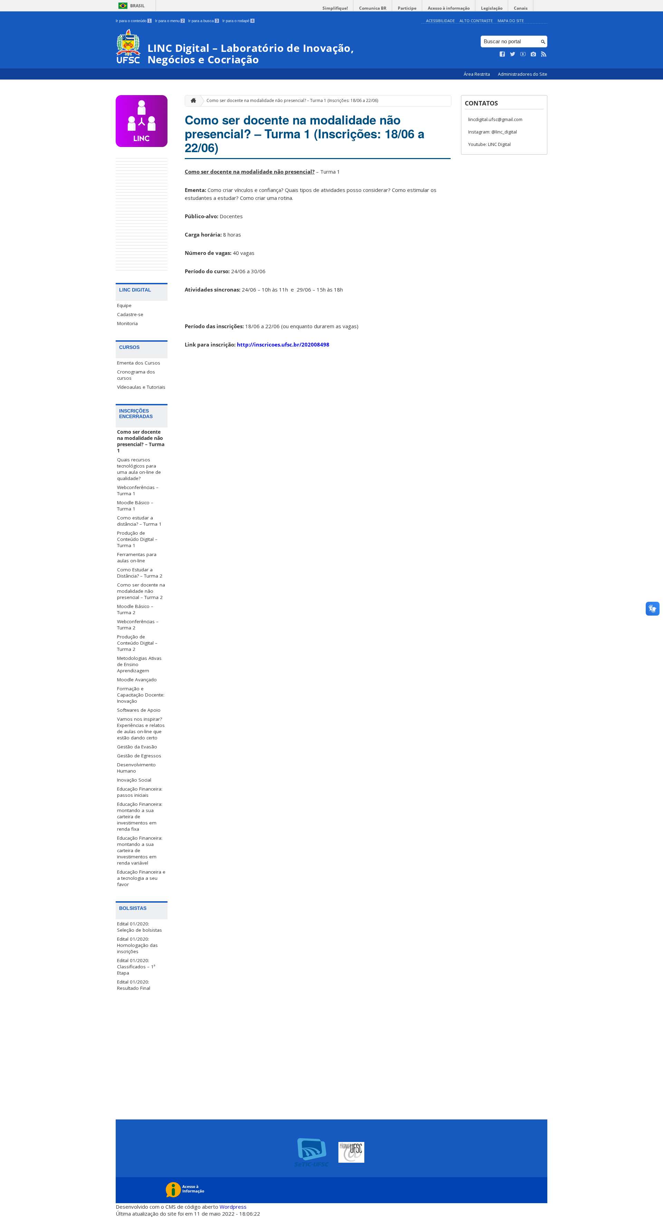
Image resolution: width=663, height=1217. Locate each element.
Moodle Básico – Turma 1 (135, 505)
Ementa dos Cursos (138, 363)
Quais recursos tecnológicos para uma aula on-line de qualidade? (139, 469)
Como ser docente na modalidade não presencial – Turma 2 (141, 591)
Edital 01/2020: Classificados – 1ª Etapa (136, 966)
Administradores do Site (522, 74)
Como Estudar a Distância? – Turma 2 (139, 572)
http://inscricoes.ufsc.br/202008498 (283, 344)
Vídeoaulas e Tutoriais (141, 387)
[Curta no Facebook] (502, 54)
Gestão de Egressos (139, 756)
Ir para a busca (203, 21)
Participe (407, 8)
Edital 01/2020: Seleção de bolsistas (139, 927)
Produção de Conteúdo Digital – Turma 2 (137, 643)
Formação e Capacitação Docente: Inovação (140, 694)
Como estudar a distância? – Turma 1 (139, 521)
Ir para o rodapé (237, 21)
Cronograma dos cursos (136, 375)
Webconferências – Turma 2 (137, 624)
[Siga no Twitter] (513, 54)
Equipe (124, 305)
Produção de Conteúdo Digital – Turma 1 (137, 539)
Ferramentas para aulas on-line (136, 557)
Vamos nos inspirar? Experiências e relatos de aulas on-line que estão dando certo (141, 728)
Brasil (137, 6)
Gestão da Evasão (137, 747)
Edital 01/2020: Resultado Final (133, 985)
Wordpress (233, 1206)
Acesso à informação (449, 8)
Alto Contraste (476, 20)
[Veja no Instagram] (533, 54)
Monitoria (127, 323)
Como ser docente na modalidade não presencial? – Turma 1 (140, 441)
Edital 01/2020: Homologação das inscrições (137, 945)
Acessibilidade (440, 20)
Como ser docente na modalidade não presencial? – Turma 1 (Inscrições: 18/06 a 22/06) (292, 100)
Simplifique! (335, 8)
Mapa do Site (511, 20)
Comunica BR (372, 8)
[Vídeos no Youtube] (523, 54)
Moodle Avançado (137, 679)
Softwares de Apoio (139, 710)
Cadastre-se (130, 314)
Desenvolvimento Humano (136, 768)
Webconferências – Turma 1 (137, 490)
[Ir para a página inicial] (191, 100)
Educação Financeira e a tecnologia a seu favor (141, 878)
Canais (521, 8)
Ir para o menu (169, 21)
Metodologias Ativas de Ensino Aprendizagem (139, 664)
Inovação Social (134, 780)
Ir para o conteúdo (133, 21)
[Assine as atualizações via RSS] (544, 54)
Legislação (491, 8)
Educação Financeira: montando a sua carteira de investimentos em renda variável (139, 850)
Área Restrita (477, 74)
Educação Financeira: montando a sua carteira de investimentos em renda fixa (139, 816)
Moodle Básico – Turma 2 (135, 609)
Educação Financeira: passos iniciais (139, 792)
